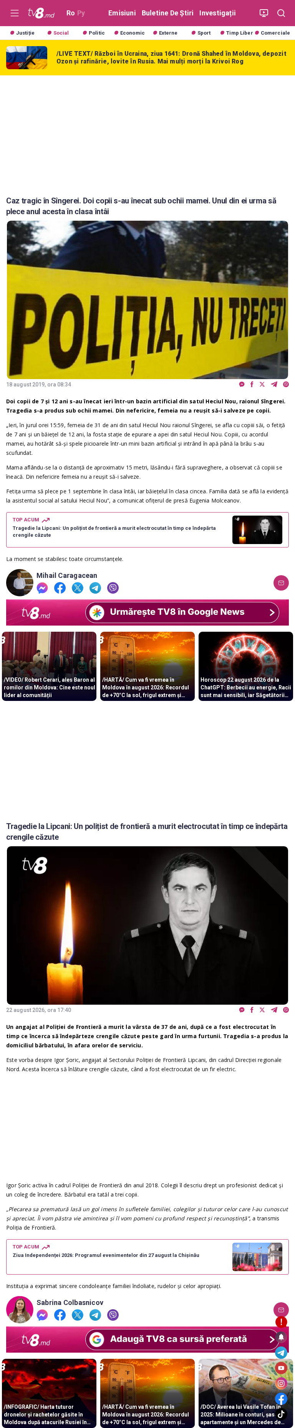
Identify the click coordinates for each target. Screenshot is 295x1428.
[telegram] (274, 384)
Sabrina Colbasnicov (69, 1302)
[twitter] (262, 384)
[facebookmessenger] (242, 384)
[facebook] (252, 384)
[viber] (286, 384)
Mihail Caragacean (67, 575)
